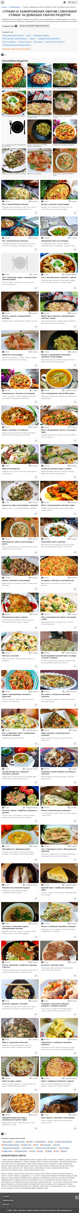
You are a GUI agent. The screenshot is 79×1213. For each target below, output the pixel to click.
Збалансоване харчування (11, 1148)
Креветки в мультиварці (12, 355)
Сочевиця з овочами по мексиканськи (57, 580)
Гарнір (31, 1142)
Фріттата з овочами (10, 656)
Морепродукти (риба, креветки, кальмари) (16, 49)
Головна (6, 1196)
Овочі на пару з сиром (11, 1081)
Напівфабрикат (41, 1142)
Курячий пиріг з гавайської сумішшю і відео (57, 889)
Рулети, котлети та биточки (55, 42)
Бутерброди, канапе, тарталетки (49, 38)
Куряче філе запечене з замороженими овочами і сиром (58, 317)
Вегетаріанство (28, 1148)
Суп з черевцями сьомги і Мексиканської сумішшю (58, 850)
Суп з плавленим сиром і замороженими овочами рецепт (19, 278)
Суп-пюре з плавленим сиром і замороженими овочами (15, 927)
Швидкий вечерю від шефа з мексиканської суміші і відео (14, 1119)
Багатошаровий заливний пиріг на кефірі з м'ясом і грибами (58, 657)
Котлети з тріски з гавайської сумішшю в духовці (19, 811)
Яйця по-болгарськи (11, 469)
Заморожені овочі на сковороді (54, 241)
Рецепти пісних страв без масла (47, 1148)
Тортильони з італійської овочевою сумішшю (56, 1043)
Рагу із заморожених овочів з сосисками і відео (59, 431)
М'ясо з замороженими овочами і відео (58, 505)
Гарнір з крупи (7, 1151)
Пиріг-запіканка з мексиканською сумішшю (55, 734)
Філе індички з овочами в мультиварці (58, 1118)
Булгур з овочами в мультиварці (55, 204)
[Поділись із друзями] (77, 1197)
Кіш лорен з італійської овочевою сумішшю (55, 695)
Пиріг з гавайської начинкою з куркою (57, 1081)
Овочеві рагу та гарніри (41, 35)
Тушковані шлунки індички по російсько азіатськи (58, 773)
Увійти (73, 2)
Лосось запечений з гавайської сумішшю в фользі (19, 966)
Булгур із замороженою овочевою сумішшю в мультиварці (56, 356)
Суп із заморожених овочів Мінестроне (57, 393)
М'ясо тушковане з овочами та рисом (15, 38)
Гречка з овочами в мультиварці (16, 580)
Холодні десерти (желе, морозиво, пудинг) (17, 45)
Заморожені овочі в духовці (53, 542)
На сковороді (46, 1145)
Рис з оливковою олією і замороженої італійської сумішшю (18, 734)
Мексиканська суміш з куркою (15, 617)
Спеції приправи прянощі (11, 1145)
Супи (28, 35)
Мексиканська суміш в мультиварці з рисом (18, 543)
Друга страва (20, 1142)
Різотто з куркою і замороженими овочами (16, 317)
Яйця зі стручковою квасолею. (15, 1042)
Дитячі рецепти (8, 1142)
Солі (57, 1151)
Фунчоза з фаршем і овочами (14, 1004)
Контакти (6, 1204)
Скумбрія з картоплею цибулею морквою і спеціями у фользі (55, 1005)
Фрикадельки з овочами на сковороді (18, 393)
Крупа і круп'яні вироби (64, 1142)
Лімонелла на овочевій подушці (16, 888)
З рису (41, 1151)
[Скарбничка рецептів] (64, 2)
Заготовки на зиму (24, 42)
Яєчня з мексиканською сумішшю (55, 810)
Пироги (33, 38)
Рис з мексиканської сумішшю (15, 241)
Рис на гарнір (64, 1148)
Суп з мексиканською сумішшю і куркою (58, 277)
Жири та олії (27, 1145)
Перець (49, 1151)
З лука (33, 1151)
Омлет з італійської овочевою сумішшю (58, 926)
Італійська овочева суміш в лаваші (56, 469)
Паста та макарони (9, 42)
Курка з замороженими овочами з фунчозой (16, 695)
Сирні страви (38, 42)
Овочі (51, 1142)
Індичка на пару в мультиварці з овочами (20, 505)
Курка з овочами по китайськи (15, 430)
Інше (36, 1145)
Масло (65, 1151)
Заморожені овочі (21, 1151)
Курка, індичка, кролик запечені (13, 35)
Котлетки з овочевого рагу (52, 965)
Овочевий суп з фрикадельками (16, 849)
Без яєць (57, 1145)
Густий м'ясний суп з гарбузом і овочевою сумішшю (15, 773)
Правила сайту (8, 1200)
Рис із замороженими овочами (15, 204)
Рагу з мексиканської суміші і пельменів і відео (58, 618)
